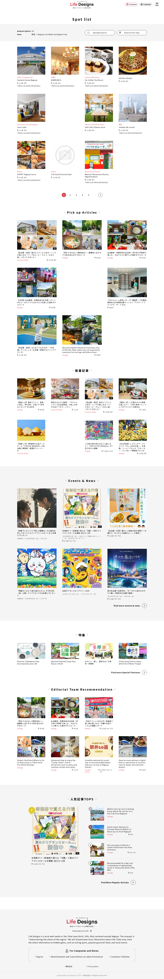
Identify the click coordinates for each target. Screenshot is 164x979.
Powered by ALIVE (80, 931)
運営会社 (69, 966)
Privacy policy (93, 966)
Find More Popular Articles (115, 882)
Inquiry (39, 956)
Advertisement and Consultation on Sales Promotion (77, 956)
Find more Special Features (125, 672)
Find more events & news (127, 605)
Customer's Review (120, 956)
